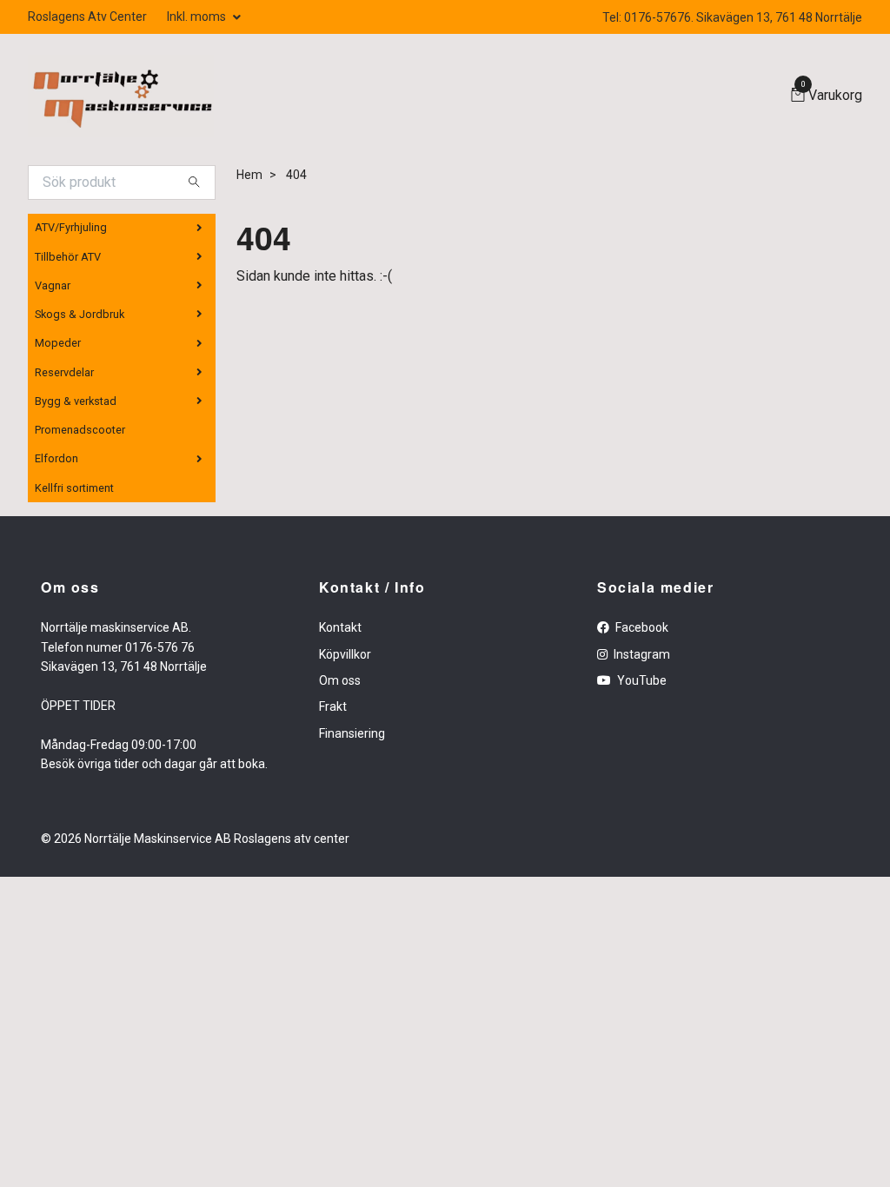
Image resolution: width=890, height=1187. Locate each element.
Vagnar (52, 285)
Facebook (640, 627)
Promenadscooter (80, 429)
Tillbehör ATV (68, 256)
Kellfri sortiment (74, 487)
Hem (249, 175)
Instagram (640, 654)
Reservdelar (64, 372)
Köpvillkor (345, 654)
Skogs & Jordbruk (79, 314)
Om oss (340, 680)
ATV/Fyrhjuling (71, 227)
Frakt (333, 706)
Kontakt (340, 627)
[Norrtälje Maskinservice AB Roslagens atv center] (121, 96)
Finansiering (352, 733)
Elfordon (56, 458)
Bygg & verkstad (75, 401)
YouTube (640, 680)
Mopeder (58, 342)
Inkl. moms (198, 16)
